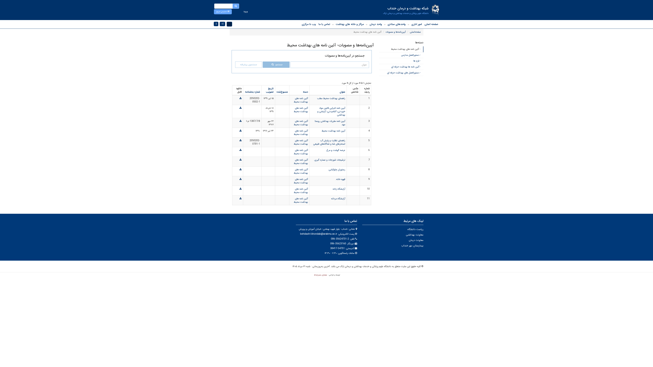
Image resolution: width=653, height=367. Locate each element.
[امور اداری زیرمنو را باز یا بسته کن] (408, 24)
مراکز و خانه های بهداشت (350, 24)
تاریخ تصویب (270, 90)
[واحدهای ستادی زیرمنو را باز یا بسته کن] (384, 24)
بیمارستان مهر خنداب (412, 246)
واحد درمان (376, 24)
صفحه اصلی (431, 24)
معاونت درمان (416, 240)
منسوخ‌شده (282, 92)
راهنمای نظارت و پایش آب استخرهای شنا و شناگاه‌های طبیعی (329, 142)
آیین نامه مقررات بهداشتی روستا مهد (330, 122)
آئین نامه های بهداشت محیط (301, 100)
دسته (305, 92)
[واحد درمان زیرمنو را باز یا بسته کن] (366, 24)
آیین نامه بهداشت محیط (333, 131)
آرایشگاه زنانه (339, 189)
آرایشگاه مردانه (338, 198)
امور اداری (416, 24)
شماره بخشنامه (252, 92)
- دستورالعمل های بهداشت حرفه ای (404, 73)
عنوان (342, 92)
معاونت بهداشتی (414, 235)
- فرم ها (417, 61)
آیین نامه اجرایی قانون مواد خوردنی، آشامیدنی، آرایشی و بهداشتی (331, 111)
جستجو (278, 64)
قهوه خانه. (340, 179)
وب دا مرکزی (309, 24)
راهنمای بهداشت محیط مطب (331, 98)
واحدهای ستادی (397, 24)
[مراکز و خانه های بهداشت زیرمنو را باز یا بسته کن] (332, 24)
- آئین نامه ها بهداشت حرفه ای (406, 67)
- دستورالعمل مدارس (411, 55)
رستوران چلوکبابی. (336, 169)
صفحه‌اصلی (415, 32)
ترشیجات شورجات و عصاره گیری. (329, 160)
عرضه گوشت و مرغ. (335, 150)
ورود (245, 11)
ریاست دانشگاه (415, 229)
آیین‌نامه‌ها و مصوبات (396, 32)
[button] (223, 11)
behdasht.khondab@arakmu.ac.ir (318, 234)
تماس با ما (324, 24)
